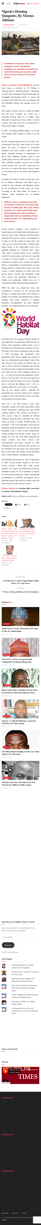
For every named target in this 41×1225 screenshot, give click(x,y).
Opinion (7, 624)
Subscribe (8, 945)
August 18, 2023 (7, 757)
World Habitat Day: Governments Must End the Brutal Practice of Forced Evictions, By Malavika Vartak (9, 533)
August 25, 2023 (7, 634)
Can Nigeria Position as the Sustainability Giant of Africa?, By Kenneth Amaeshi (27, 532)
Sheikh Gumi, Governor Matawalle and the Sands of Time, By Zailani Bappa (20, 629)
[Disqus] (20, 825)
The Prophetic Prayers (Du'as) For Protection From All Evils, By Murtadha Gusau (25, 1011)
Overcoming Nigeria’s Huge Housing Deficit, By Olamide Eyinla (9, 558)
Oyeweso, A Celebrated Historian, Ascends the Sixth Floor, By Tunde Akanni (19, 722)
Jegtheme (4, 1220)
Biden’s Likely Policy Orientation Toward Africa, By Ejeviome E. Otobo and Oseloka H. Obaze (20, 691)
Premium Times (9, 24)
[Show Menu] (3, 3)
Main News (5, 1213)
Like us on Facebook (10, 1049)
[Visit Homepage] (19, 3)
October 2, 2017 (23, 25)
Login (31, 3)
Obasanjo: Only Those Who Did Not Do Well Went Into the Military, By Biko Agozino (18, 783)
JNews (8, 1217)
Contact (23, 1213)
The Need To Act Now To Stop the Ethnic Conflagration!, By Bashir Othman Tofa (17, 660)
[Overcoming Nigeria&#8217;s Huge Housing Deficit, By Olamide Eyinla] (9, 550)
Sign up (36, 3)
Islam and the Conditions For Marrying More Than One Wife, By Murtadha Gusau (24, 988)
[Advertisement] (20, 1030)
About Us (15, 1213)
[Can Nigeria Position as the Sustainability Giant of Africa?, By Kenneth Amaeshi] (27, 523)
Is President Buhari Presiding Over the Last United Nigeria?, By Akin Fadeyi (20, 752)
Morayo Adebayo (8, 488)
